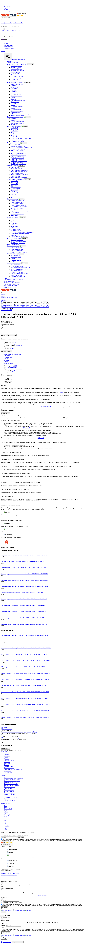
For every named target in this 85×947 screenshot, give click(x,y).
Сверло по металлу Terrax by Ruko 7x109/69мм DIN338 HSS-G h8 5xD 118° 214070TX (25, 692)
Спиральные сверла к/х (17, 202)
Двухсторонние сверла (17, 203)
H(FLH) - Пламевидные (17, 156)
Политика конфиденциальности (13, 769)
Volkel (5, 810)
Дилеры (6, 757)
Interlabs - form (5, 920)
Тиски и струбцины (16, 275)
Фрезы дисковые (15, 167)
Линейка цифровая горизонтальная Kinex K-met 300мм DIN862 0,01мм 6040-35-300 (24, 574)
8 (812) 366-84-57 (15, 30)
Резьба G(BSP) (15, 129)
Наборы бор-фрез (15, 144)
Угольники (14, 91)
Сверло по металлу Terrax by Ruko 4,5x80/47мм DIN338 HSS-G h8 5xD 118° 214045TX (25, 685)
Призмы (13, 97)
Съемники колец (15, 229)
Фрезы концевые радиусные (19, 171)
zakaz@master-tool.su (6, 23)
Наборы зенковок (16, 187)
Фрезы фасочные (15, 176)
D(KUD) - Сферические (17, 150)
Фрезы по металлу (12, 165)
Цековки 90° (14, 191)
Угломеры (13, 90)
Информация (4, 751)
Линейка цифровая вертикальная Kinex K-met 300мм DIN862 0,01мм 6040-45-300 (24, 618)
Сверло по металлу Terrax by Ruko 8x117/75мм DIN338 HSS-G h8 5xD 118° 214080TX (25, 679)
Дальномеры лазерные (17, 111)
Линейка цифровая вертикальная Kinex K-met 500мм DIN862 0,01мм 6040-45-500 (24, 605)
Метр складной (15, 102)
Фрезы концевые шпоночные (19, 177)
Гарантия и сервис (9, 8)
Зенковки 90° (14, 181)
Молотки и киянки (16, 230)
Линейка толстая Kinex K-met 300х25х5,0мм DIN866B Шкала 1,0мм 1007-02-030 (23, 567)
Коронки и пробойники (14, 238)
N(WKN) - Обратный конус (18, 164)
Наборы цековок (15, 188)
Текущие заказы (8, 45)
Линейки (13, 85)
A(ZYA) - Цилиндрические (18, 146)
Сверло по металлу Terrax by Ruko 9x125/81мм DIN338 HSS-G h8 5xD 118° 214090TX (25, 710)
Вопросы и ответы (9, 766)
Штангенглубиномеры (17, 106)
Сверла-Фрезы (15, 209)
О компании (7, 754)
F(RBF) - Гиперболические (18, 153)
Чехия (14, 346)
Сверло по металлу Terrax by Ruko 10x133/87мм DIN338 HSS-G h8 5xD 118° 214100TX (25, 660)
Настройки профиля (9, 48)
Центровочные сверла (17, 208)
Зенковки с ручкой (16, 257)
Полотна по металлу (13, 246)
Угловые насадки (15, 80)
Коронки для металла (17, 240)
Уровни (13, 93)
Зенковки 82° (14, 194)
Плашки (13, 120)
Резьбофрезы (14, 124)
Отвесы (13, 105)
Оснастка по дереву (16, 264)
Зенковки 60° (14, 182)
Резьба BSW (14, 135)
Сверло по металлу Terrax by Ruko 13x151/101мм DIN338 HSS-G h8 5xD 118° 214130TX (26, 648)
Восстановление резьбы (14, 126)
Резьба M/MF (14, 128)
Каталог (3, 775)
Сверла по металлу (12, 199)
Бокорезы (13, 224)
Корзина (11, 875)
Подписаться (20, 837)
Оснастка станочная (16, 270)
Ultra (5, 823)
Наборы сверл (15, 212)
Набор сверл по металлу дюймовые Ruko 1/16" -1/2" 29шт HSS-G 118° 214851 (23, 667)
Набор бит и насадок (16, 73)
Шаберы (13, 261)
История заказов (8, 46)
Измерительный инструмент (15, 82)
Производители (8, 10)
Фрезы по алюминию (17, 173)
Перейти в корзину (6, 942)
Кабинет (15, 875)
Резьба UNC (14, 131)
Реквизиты (7, 763)
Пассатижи (14, 223)
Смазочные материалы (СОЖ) (19, 273)
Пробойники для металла (18, 243)
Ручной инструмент (13, 217)
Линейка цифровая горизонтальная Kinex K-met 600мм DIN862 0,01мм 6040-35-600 (24, 635)
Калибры (13, 99)
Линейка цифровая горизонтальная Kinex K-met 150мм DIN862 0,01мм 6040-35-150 (24, 586)
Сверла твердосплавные (17, 214)
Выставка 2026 (8, 772)
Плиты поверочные (16, 96)
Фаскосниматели (12, 253)
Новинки (10, 61)
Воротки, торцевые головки (19, 236)
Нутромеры (14, 88)
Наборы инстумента (13, 244)
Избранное (7, 43)
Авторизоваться (42, 895)
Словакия (19, 345)
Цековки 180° (14, 190)
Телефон (3, 925)
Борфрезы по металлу (13, 143)
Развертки (13, 197)
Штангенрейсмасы (16, 109)
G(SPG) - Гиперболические (18, 155)
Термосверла (14, 215)
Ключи (13, 220)
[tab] (12, 354)
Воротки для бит (15, 79)
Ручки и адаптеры (16, 260)
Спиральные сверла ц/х (17, 200)
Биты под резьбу (15, 72)
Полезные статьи (9, 768)
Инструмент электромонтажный (20, 233)
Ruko (5, 806)
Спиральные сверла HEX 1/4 (19, 205)
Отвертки (13, 221)
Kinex (5, 807)
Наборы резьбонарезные (17, 123)
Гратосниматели (15, 255)
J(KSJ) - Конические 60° (17, 158)
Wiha (5, 816)
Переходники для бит (17, 76)
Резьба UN (14, 134)
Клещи (13, 227)
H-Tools (6, 812)
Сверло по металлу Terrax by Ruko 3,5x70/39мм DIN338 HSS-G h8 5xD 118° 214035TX (25, 673)
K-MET (15, 342)
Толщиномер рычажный (17, 115)
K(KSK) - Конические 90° (18, 159)
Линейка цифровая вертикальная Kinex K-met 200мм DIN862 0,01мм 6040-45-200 (24, 624)
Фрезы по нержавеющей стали (19, 174)
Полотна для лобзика (17, 250)
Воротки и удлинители (17, 121)
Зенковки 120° (15, 185)
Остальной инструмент (14, 263)
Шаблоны (13, 103)
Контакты (7, 9)
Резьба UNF (14, 132)
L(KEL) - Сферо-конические (19, 161)
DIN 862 (12, 348)
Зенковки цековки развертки (15, 179)
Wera (5, 818)
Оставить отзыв (5, 413)
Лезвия (13, 258)
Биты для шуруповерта (17, 70)
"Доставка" (26, 428)
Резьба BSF (14, 137)
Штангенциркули (16, 94)
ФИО (2, 924)
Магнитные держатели (17, 75)
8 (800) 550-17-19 (5, 30)
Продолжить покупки (17, 942)
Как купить (7, 6)
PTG (5, 819)
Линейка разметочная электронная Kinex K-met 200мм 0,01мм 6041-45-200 (22, 592)
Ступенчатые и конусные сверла (20, 211)
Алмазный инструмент (17, 266)
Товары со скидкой (12, 62)
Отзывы (6, 765)
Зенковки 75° (14, 184)
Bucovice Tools (8, 809)
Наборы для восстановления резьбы (21, 138)
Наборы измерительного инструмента (21, 114)
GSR (5, 813)
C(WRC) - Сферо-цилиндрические (20, 149)
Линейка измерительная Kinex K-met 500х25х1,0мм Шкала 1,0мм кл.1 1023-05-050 (24, 555)
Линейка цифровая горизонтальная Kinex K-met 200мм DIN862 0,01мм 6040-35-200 (24, 580)
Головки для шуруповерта (18, 78)
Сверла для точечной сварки (19, 206)
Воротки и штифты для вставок (20, 139)
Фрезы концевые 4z (16, 168)
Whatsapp (3, 875)
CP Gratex (6, 825)
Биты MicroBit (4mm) (16, 69)
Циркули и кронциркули (18, 100)
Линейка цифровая (12, 344)
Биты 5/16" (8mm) (16, 67)
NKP (5, 822)
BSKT (5, 828)
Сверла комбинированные (18, 193)
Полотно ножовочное (17, 249)
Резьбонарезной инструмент (15, 117)
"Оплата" (41, 438)
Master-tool (7, 826)
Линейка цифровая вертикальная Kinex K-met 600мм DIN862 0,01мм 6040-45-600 (24, 599)
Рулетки (13, 108)
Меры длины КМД (16, 112)
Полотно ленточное (16, 247)
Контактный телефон (7, 902)
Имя (2, 900)
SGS (5, 820)
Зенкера (13, 196)
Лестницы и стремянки (17, 272)
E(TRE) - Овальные (16, 152)
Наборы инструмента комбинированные (22, 232)
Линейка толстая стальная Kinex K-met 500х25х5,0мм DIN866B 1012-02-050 (22, 561)
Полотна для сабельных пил (19, 252)
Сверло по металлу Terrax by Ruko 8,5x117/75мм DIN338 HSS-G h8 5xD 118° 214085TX (25, 704)
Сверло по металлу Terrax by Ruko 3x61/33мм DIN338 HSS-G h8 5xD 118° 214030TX (25, 654)
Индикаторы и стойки (17, 84)
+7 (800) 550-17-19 (46, 406)
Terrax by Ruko (8, 815)
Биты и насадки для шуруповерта (16, 64)
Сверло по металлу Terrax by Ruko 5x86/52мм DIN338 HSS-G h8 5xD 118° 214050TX (25, 717)
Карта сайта (7, 771)
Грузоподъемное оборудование (19, 269)
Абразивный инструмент (18, 276)
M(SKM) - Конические (17, 162)
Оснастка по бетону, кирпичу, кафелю (21, 267)
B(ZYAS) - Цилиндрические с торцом (21, 147)
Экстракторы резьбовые (17, 141)
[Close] (2, 883)
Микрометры (14, 87)
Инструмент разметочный (18, 218)
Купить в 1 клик (12, 335)
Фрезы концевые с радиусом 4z (19, 170)
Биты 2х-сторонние (16, 66)
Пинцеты (13, 235)
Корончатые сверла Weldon (18, 241)
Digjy (5, 829)
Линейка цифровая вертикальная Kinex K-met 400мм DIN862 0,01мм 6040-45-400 (24, 611)
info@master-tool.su (18, 23)
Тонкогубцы (14, 226)
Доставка (6, 5)
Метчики (13, 118)
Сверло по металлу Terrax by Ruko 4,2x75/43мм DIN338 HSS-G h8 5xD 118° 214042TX (25, 698)
